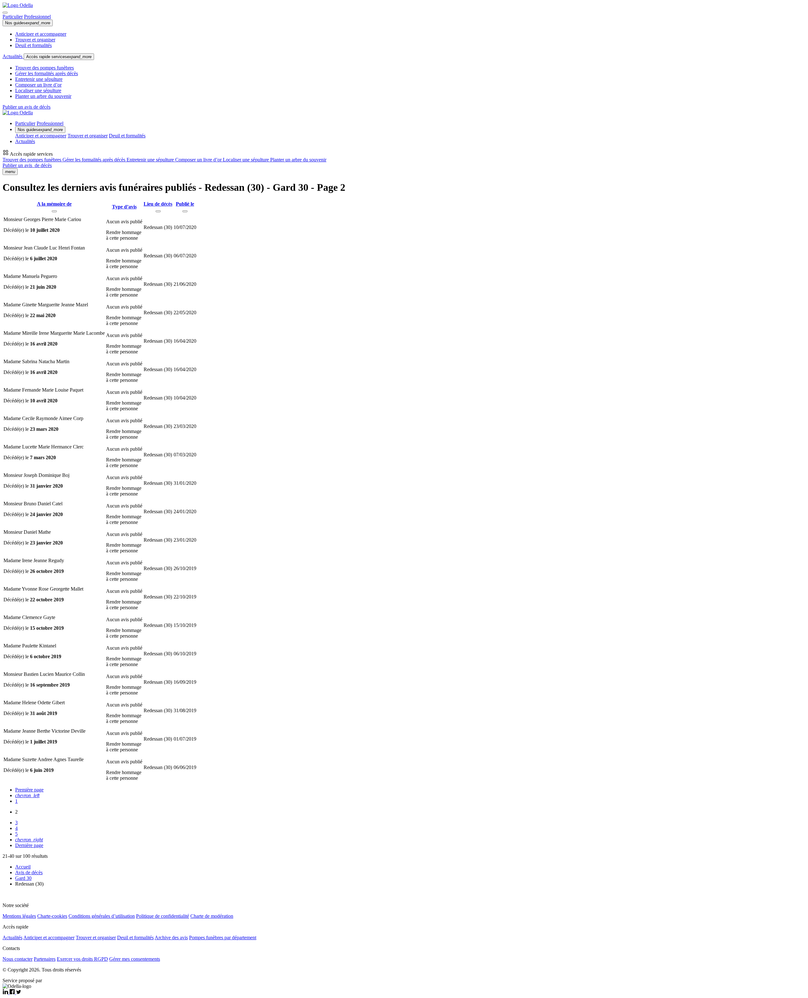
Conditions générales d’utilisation (101, 916)
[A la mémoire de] (54, 211)
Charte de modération (211, 916)
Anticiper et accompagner (40, 34)
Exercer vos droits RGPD (82, 959)
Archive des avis (171, 937)
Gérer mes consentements (134, 959)
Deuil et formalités (33, 45)
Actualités (13, 56)
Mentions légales (19, 916)
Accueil (23, 866)
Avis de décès (29, 872)
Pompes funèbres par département (222, 937)
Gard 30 (23, 878)
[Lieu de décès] (158, 211)
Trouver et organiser (35, 39)
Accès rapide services (59, 56)
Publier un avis (27, 165)
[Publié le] (184, 211)
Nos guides (27, 23)
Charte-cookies (52, 916)
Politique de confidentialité (162, 916)
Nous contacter (18, 959)
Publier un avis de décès (26, 107)
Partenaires (45, 959)
